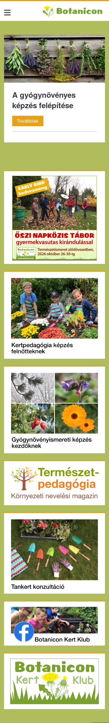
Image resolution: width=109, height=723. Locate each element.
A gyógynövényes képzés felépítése (54, 59)
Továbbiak (30, 121)
